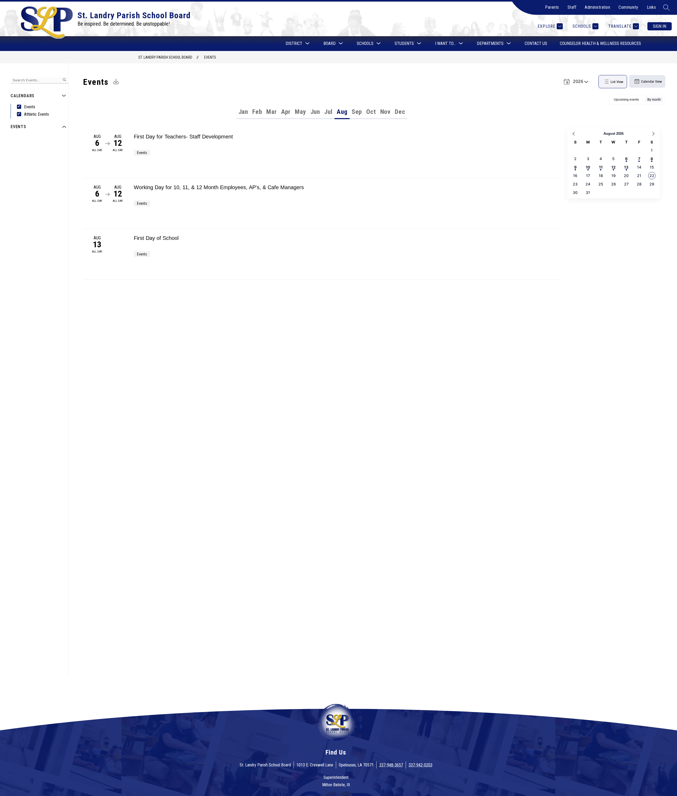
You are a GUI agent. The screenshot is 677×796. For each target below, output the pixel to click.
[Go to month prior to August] (573, 134)
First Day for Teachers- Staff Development (183, 136)
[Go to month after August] (653, 134)
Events (210, 57)
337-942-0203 (420, 764)
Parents (552, 7)
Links (651, 7)
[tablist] (279, 111)
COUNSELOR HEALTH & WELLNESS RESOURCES (600, 43)
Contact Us (536, 43)
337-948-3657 (391, 764)
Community (628, 7)
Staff (572, 7)
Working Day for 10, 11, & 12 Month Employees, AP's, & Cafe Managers (219, 187)
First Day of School (156, 238)
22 (651, 175)
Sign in (659, 26)
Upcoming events (626, 99)
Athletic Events (36, 114)
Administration (597, 7)
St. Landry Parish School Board (165, 57)
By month (654, 99)
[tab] (243, 111)
